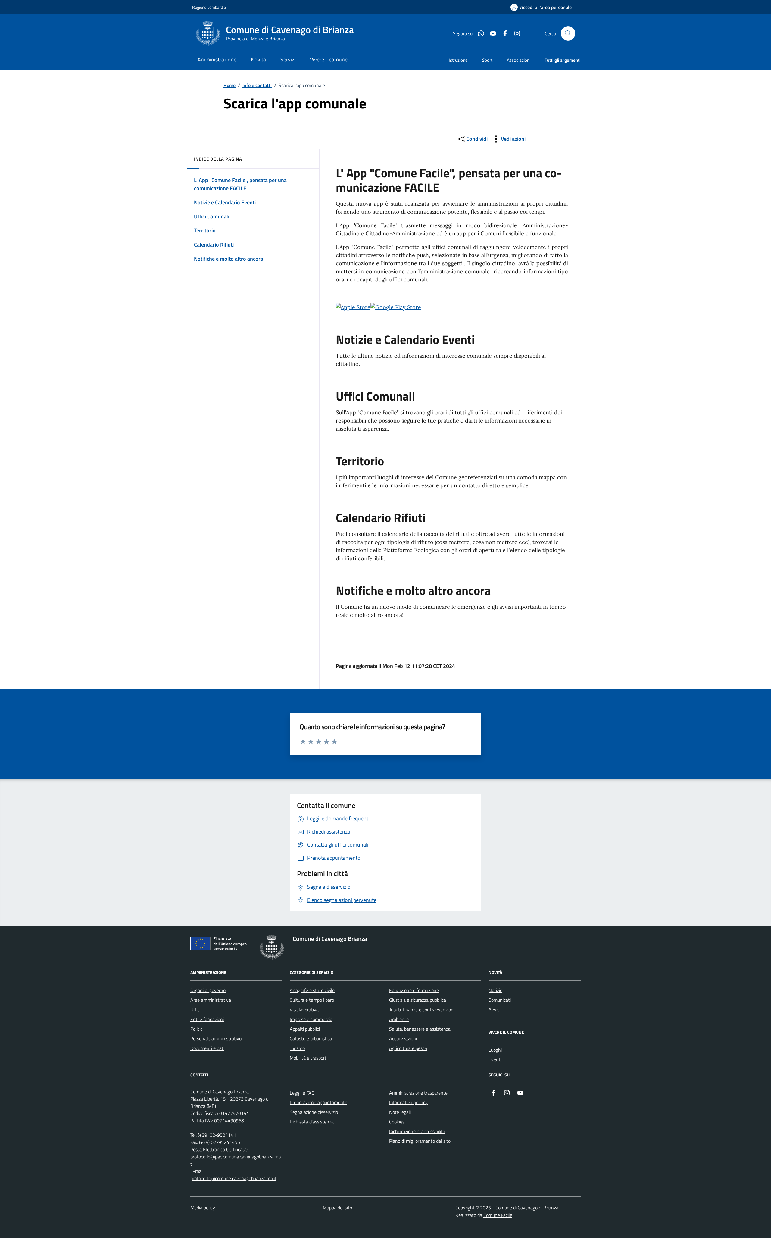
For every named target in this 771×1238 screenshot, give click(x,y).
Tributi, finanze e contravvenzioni (421, 1009)
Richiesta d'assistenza (312, 1121)
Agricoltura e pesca (408, 1048)
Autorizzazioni (403, 1038)
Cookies (396, 1121)
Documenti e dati (207, 1048)
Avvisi (494, 1009)
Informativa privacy (408, 1102)
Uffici (195, 1009)
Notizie (495, 990)
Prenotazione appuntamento (318, 1102)
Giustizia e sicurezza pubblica (417, 1000)
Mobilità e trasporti (308, 1057)
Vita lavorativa (304, 1009)
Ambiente (399, 1019)
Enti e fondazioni (207, 1019)
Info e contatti (257, 85)
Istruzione (458, 60)
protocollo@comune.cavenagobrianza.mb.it (233, 1178)
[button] (541, 7)
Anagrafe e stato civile (312, 990)
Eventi (495, 1059)
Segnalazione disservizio (314, 1112)
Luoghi (495, 1050)
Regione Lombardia (209, 7)
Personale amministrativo (216, 1038)
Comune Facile (497, 1215)
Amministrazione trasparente (418, 1092)
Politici (196, 1028)
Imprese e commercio (311, 1019)
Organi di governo (208, 990)
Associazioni (518, 60)
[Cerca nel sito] (568, 33)
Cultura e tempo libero (312, 1000)
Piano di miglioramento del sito (420, 1141)
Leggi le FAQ (302, 1092)
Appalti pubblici (305, 1028)
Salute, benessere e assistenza (420, 1028)
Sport (487, 60)
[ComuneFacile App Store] (353, 306)
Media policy (202, 1207)
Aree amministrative (210, 1000)
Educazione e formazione (414, 990)
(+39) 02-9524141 (217, 1135)
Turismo (297, 1048)
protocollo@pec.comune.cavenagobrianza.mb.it (236, 1160)
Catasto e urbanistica (311, 1038)
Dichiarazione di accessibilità (417, 1131)
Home (229, 85)
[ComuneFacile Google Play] (395, 307)
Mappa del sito (337, 1207)
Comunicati (500, 1000)
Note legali (400, 1112)
